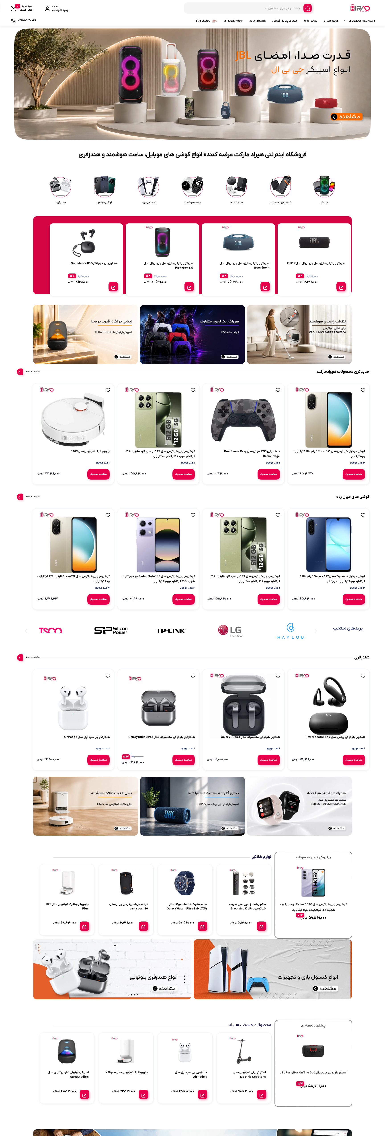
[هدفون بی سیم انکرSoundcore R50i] (109, 725)
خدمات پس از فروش (284, 21)
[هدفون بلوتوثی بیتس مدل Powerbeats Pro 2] (331, 725)
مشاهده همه (32, 371)
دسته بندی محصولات (362, 21)
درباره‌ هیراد (331, 21)
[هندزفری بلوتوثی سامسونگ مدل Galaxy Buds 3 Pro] (220, 725)
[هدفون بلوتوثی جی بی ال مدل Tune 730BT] (53, 725)
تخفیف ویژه (203, 21)
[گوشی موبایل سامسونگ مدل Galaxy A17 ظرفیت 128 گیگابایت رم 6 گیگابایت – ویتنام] (331, 556)
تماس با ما (310, 21)
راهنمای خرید (257, 21)
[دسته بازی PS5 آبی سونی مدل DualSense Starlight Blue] (109, 423)
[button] (198, 135)
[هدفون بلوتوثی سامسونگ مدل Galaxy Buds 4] (276, 725)
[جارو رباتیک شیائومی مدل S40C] (164, 423)
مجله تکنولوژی (233, 21)
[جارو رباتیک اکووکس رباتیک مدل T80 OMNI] (53, 423)
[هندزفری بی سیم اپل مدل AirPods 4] (164, 725)
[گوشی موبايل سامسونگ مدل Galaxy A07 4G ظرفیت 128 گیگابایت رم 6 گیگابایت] (109, 556)
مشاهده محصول (342, 477)
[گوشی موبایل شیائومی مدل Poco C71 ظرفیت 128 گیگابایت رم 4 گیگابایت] (331, 423)
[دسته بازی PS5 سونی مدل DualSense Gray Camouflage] (276, 423)
